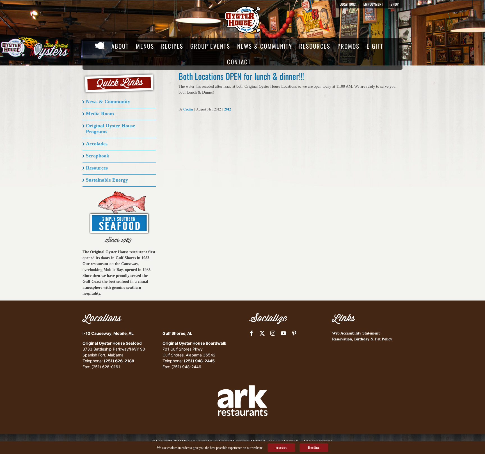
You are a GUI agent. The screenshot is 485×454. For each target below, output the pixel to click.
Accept (281, 447)
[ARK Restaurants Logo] (242, 375)
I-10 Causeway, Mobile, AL (108, 333)
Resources (97, 168)
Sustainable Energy (107, 180)
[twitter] (262, 333)
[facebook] (251, 333)
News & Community (108, 101)
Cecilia (188, 109)
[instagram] (272, 333)
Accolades (96, 143)
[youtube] (283, 333)
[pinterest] (294, 333)
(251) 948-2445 (199, 360)
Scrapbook (97, 156)
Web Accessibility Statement (356, 333)
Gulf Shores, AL (177, 333)
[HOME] (99, 46)
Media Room (100, 113)
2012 (227, 109)
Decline (314, 447)
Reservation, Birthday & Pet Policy (362, 339)
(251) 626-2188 (119, 360)
